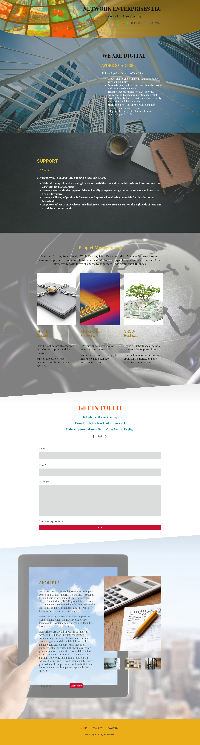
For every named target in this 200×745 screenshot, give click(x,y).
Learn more (76, 685)
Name (42, 448)
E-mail (42, 465)
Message (44, 481)
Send (100, 527)
